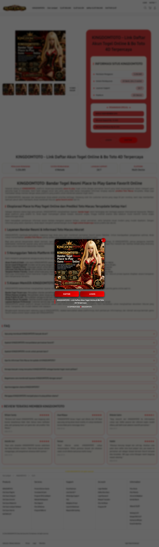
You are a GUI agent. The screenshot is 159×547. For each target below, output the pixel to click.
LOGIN (92, 294)
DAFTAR (66, 294)
